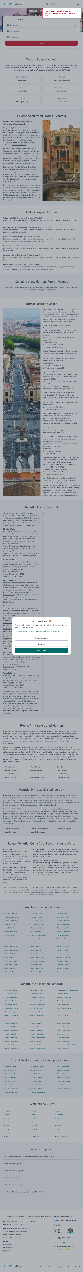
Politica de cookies (27, 627)
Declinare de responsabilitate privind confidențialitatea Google (37, 631)
